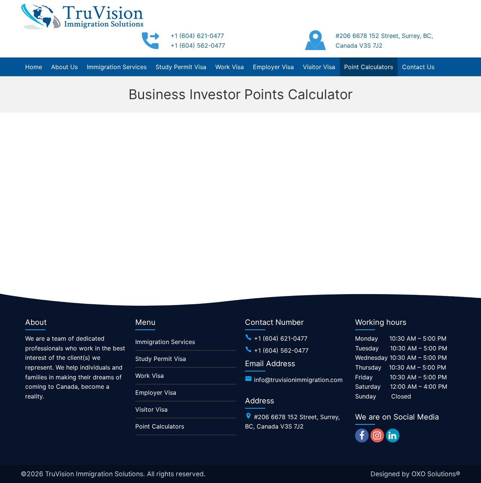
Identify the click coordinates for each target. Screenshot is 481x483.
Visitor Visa (151, 409)
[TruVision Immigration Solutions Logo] (83, 16)
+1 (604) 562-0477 (198, 45)
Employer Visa (155, 392)
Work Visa (149, 375)
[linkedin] (392, 435)
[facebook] (362, 435)
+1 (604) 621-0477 (197, 35)
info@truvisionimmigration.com (298, 379)
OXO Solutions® (435, 474)
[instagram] (377, 435)
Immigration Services (165, 342)
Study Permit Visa (160, 358)
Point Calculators (159, 426)
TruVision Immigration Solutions (94, 474)
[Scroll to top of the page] (469, 477)
